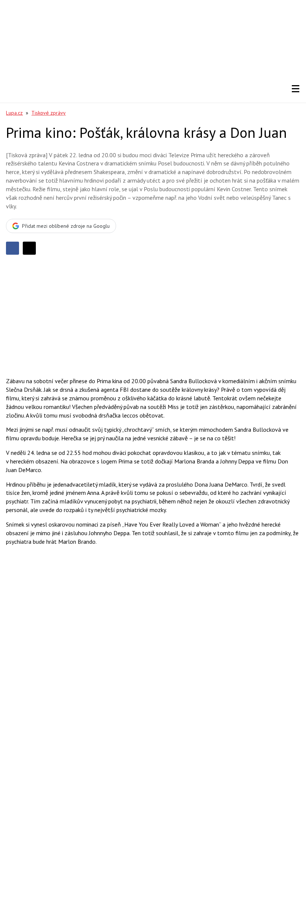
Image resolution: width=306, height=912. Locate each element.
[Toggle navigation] (295, 89)
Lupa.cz (14, 112)
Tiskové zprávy (48, 112)
